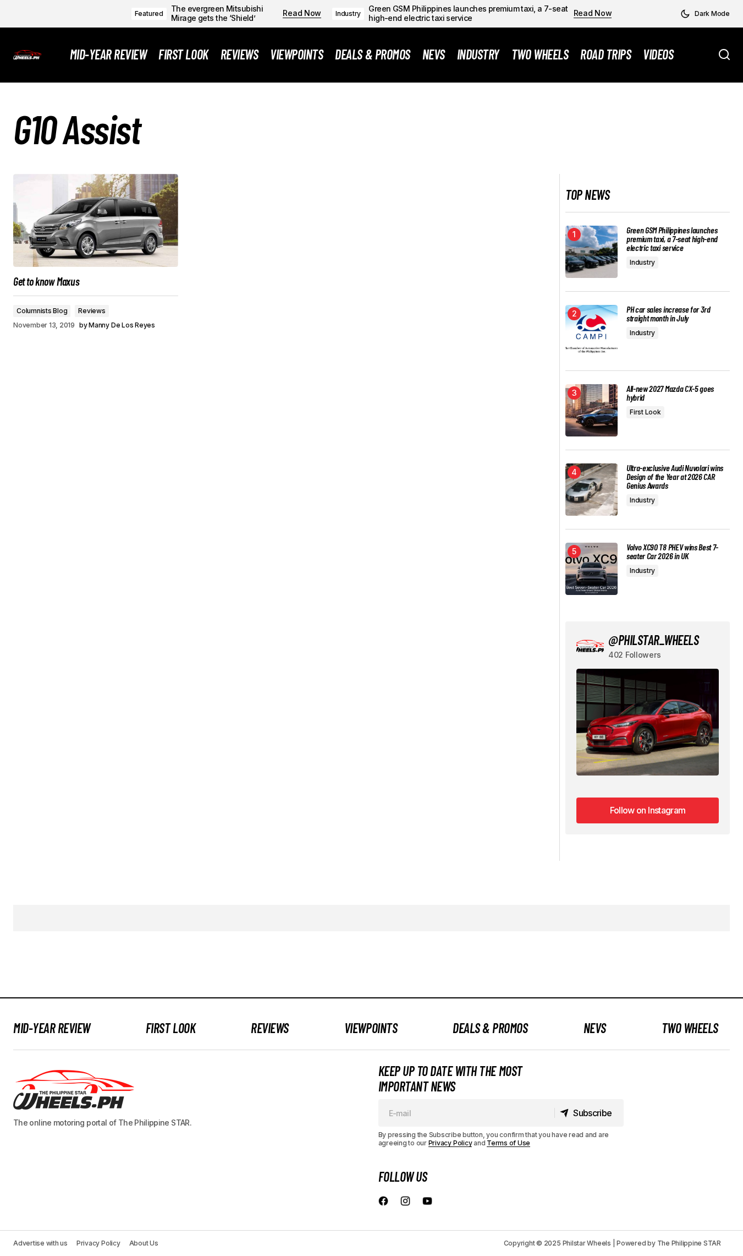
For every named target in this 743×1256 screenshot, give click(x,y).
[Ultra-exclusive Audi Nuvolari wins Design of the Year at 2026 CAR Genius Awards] (591, 489)
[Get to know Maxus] (95, 220)
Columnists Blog (41, 311)
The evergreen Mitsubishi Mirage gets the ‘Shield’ (217, 13)
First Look (645, 412)
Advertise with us (40, 1243)
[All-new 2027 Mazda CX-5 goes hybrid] (591, 410)
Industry (348, 13)
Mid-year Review (51, 1028)
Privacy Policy (450, 1143)
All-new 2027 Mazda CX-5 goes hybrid (670, 393)
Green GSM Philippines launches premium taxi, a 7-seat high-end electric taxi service (468, 13)
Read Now (302, 13)
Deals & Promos (490, 1028)
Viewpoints (370, 1028)
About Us (143, 1243)
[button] (705, 14)
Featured (149, 13)
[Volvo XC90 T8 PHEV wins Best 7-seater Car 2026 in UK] (591, 569)
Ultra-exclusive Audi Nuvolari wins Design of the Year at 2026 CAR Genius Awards (674, 476)
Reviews (91, 311)
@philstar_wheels (653, 640)
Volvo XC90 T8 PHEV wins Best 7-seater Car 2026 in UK (672, 551)
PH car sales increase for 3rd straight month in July (668, 314)
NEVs (595, 1028)
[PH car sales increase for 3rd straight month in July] (591, 331)
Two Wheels (690, 1028)
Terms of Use (508, 1143)
